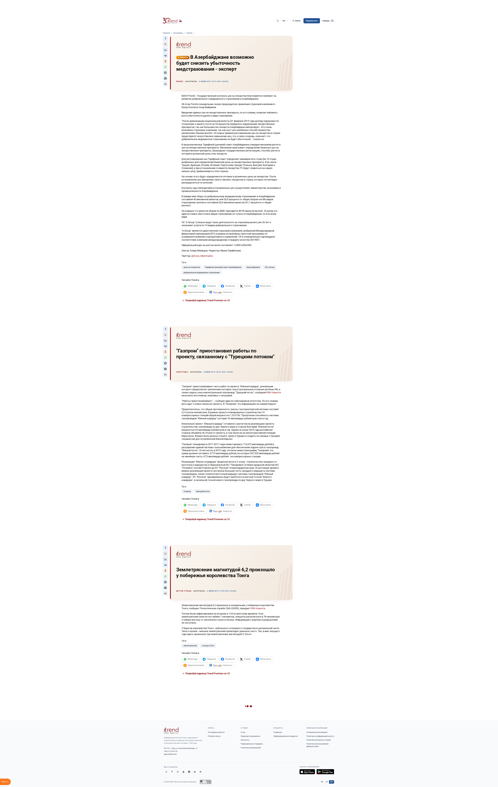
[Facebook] (172, 771)
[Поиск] (277, 20)
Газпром (187, 491)
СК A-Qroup (269, 267)
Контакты (245, 740)
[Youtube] (183, 771)
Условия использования (316, 732)
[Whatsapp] (166, 771)
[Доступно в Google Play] (325, 771)
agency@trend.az (170, 754)
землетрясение (190, 646)
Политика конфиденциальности (320, 736)
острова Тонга (208, 646)
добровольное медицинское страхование (202, 273)
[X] (177, 771)
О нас (243, 732)
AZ (327, 782)
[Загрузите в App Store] (307, 771)
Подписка (278, 732)
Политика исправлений (251, 748)
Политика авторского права (318, 740)
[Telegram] (189, 771)
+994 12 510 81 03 (170, 751)
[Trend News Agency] (171, 730)
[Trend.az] (172, 21)
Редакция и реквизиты (250, 736)
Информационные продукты (286, 736)
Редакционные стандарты (252, 744)
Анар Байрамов (253, 267)
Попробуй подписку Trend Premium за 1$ (207, 300)
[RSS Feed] (200, 771)
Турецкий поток (202, 491)
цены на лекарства (192, 267)
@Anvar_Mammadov (202, 256)
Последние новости (216, 732)
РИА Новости (273, 392)
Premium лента (214, 736)
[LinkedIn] (194, 771)
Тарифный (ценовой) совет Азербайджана (223, 267)
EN (322, 782)
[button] (165, 38)
